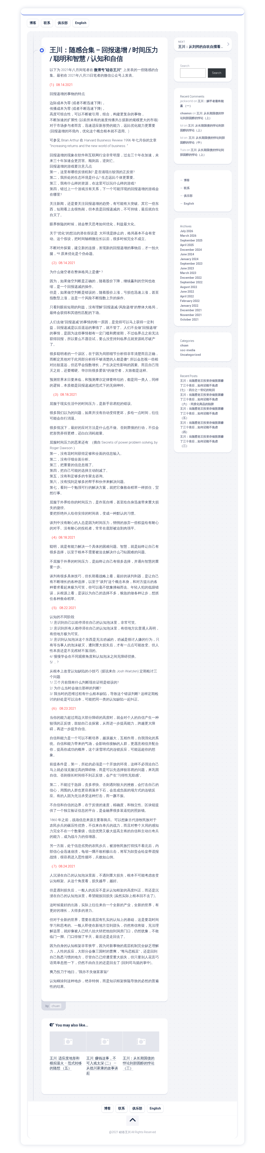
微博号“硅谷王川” (108, 70)
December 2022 (191, 277)
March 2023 (188, 273)
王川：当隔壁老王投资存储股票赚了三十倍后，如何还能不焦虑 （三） (202, 441)
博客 (33, 23)
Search (184, 66)
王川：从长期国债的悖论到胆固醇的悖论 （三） (138, 1063)
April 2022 (187, 296)
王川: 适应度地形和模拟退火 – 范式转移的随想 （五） (66, 1063)
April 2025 (187, 245)
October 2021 (189, 319)
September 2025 (191, 240)
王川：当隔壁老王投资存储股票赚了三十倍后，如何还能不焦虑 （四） (202, 427)
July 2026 (186, 231)
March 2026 (188, 235)
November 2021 (191, 315)
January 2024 (189, 259)
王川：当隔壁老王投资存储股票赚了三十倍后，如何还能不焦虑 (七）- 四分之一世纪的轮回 (202, 385)
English (80, 23)
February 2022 (190, 301)
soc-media (187, 350)
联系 (47, 23)
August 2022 (188, 287)
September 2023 (191, 263)
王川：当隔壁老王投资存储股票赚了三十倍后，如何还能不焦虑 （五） (202, 413)
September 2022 (191, 282)
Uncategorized (190, 354)
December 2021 (191, 310)
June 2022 (187, 291)
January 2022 (189, 305)
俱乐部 (63, 23)
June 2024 (187, 254)
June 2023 (187, 268)
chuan (56, 1006)
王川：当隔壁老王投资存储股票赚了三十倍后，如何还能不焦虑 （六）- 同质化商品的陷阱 (202, 399)
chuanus (186, 113)
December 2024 (191, 249)
